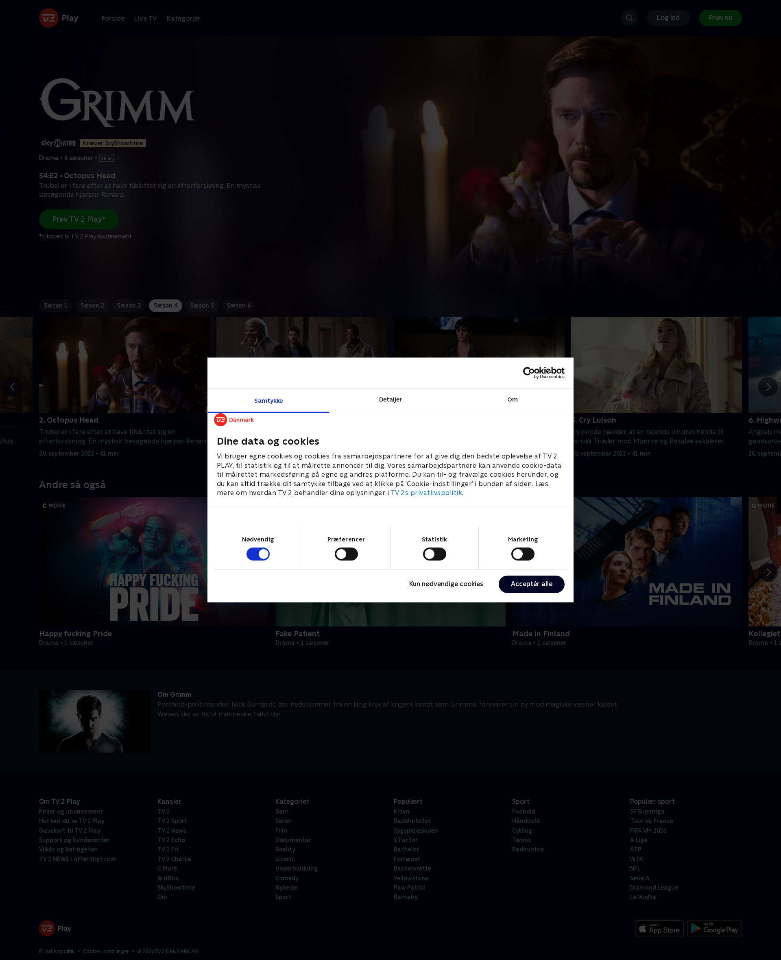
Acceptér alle (531, 584)
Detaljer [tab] (390, 399)
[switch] (346, 554)
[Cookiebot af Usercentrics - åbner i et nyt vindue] (529, 373)
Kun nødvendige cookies (446, 584)
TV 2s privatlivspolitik (426, 493)
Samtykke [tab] (268, 400)
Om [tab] (512, 399)
